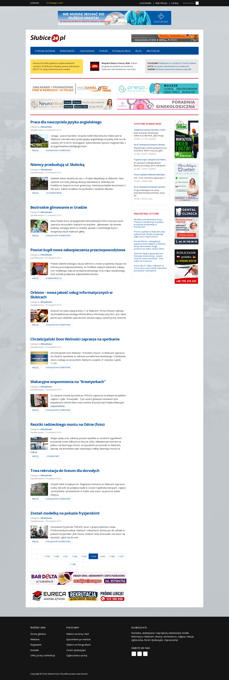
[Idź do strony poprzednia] (40, 556)
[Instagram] (139, 654)
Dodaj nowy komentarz (58, 150)
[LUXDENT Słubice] (186, 181)
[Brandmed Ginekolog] (158, 103)
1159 (47, 556)
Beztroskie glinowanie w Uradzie (58, 207)
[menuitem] (45, 51)
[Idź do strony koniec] (86, 564)
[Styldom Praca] (186, 138)
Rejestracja (161, 3)
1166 (112, 556)
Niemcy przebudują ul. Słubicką (57, 164)
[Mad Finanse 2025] (71, 88)
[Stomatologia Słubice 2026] (165, 37)
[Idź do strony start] (34, 556)
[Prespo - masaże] (158, 88)
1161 (65, 556)
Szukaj (174, 3)
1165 (102, 556)
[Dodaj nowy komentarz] (65, 193)
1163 (84, 556)
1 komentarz (52, 456)
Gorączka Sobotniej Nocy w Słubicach (171, 66)
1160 (56, 556)
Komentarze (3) (54, 278)
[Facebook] (134, 654)
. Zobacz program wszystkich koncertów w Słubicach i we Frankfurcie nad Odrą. (120, 66)
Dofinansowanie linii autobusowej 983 (173, 69)
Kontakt (34, 3)
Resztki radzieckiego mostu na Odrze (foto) (67, 424)
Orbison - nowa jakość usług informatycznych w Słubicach (71, 294)
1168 (73, 564)
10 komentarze (54, 193)
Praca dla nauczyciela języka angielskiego (66, 121)
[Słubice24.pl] (47, 38)
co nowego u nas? (54, 3)
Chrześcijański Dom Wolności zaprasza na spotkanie (74, 339)
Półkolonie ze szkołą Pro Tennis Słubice (177, 63)
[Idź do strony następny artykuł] (80, 564)
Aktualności (46, 126)
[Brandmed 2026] (114, 17)
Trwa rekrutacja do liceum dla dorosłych (64, 470)
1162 (75, 556)
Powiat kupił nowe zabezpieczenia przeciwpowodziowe (77, 249)
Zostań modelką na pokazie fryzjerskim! (64, 513)
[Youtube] (145, 654)
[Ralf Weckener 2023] (186, 266)
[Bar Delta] (78, 578)
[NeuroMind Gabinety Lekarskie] (71, 104)
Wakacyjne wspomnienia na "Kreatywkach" (67, 381)
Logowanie (145, 3)
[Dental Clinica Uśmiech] (186, 225)
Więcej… (36, 150)
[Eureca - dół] (78, 595)
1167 (121, 556)
